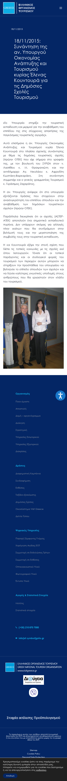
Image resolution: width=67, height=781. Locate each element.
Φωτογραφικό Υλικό (26, 573)
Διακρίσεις (21, 451)
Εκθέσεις (20, 487)
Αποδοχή (10, 775)
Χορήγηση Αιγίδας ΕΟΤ (28, 545)
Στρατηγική (21, 429)
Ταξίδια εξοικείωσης (26, 494)
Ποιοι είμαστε (22, 401)
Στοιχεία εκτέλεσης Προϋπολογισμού (33, 718)
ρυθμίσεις (41, 770)
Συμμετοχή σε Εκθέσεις (27, 559)
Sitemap (33, 750)
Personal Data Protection (33, 757)
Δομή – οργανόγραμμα (28, 415)
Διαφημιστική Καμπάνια (28, 473)
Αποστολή (21, 408)
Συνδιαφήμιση (23, 480)
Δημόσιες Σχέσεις (25, 501)
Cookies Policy (33, 753)
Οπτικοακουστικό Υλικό (28, 566)
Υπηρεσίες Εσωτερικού (27, 436)
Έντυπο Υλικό (22, 580)
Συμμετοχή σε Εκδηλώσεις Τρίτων (33, 552)
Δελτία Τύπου (22, 516)
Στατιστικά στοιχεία (25, 610)
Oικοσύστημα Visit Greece (29, 508)
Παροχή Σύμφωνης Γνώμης (30, 538)
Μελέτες (20, 603)
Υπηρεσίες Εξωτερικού (27, 444)
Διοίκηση (20, 422)
